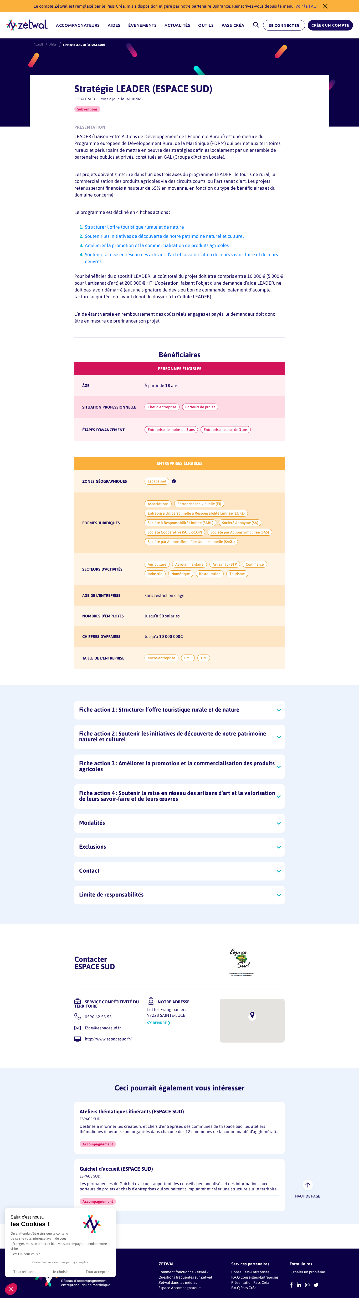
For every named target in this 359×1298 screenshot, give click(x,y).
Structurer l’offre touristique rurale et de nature (134, 227)
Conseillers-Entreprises (250, 1271)
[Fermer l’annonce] (323, 6)
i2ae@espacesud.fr (103, 1027)
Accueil (38, 44)
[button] (11, 1289)
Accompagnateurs (78, 25)
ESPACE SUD (84, 98)
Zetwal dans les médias (177, 1282)
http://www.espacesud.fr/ (108, 1039)
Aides (114, 25)
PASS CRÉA (233, 25)
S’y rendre (157, 1023)
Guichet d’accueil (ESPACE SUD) (116, 1168)
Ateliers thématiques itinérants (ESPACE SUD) (132, 1111)
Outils (206, 25)
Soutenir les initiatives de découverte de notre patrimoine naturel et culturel (164, 236)
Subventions (87, 109)
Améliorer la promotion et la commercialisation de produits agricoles (157, 245)
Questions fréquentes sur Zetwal (185, 1277)
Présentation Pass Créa (250, 1282)
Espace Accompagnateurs (179, 1287)
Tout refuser (23, 1271)
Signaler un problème (307, 1271)
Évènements (142, 25)
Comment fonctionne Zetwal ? (183, 1271)
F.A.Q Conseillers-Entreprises (255, 1277)
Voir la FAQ (306, 6)
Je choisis (60, 1271)
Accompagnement (98, 1143)
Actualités (177, 25)
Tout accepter (97, 1271)
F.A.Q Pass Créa (244, 1287)
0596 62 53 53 (98, 1016)
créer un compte (330, 25)
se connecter (284, 25)
